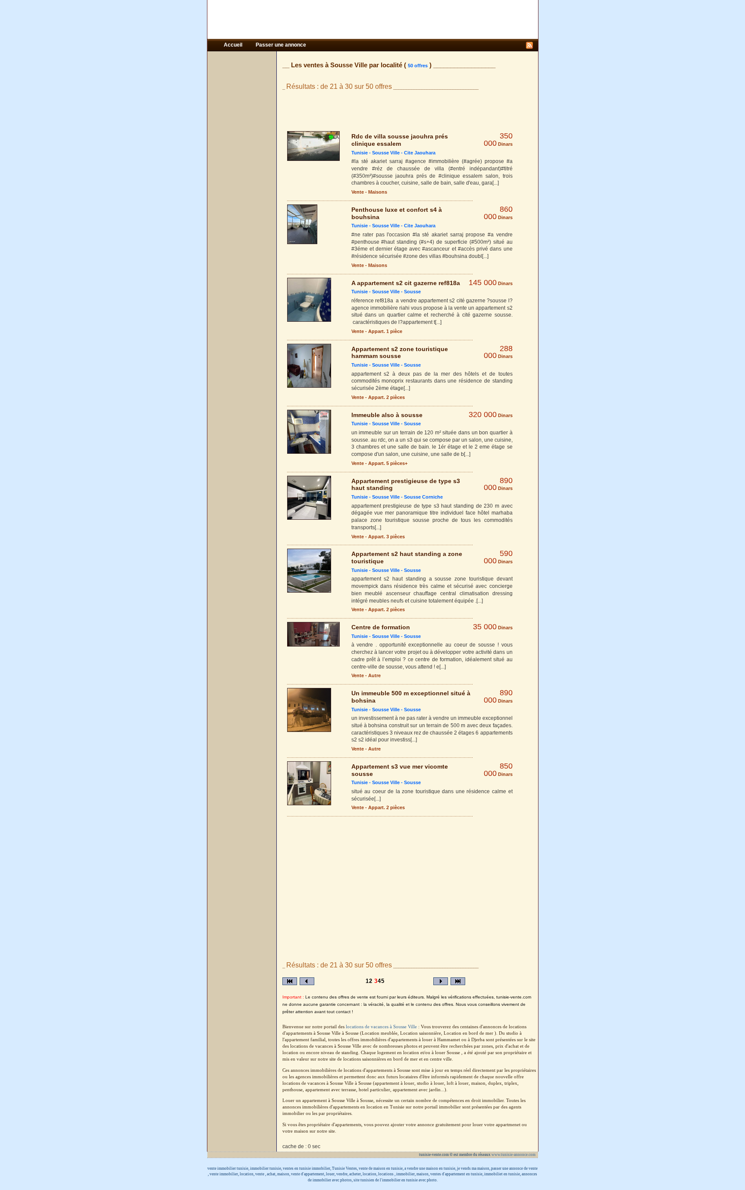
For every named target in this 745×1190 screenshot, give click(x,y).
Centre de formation (380, 627)
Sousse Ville (386, 152)
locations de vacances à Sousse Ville (382, 1026)
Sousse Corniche (423, 496)
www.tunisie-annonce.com (513, 1154)
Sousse (412, 291)
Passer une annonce (281, 45)
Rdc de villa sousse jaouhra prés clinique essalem (399, 140)
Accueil (234, 45)
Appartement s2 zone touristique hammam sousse (399, 352)
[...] (495, 183)
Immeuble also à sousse (387, 414)
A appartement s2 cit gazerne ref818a (405, 282)
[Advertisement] (372, 19)
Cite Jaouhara (419, 152)
